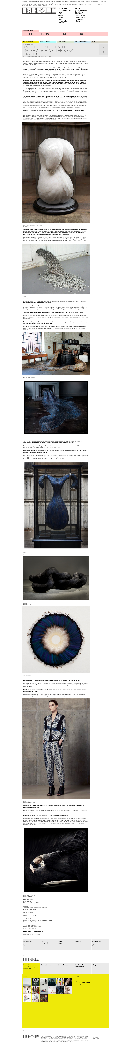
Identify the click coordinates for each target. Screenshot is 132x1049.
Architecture (62, 8)
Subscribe (80, 17)
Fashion (60, 16)
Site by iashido (95, 1034)
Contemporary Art (64, 10)
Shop (93, 41)
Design (59, 14)
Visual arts (61, 23)
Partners (78, 8)
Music (59, 19)
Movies (60, 17)
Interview (43, 56)
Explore (78, 941)
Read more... (86, 982)
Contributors (79, 12)
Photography (62, 21)
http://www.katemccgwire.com (33, 934)
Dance (59, 12)
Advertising (79, 14)
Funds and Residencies (81, 41)
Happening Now (44, 41)
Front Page (38, 56)
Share (78, 16)
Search (78, 19)
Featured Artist (32, 56)
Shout (78, 21)
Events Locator (62, 41)
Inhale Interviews (28, 41)
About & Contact (81, 10)
